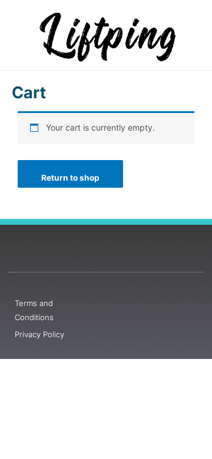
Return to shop (70, 177)
